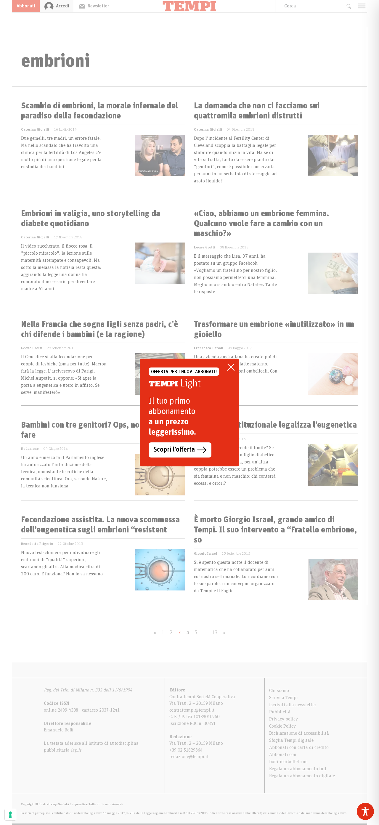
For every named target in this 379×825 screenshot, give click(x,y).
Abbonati (26, 6)
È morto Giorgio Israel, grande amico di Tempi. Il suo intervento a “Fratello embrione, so (275, 530)
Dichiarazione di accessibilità (299, 733)
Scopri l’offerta (174, 450)
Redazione (30, 448)
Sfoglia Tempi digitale (291, 740)
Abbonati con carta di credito (299, 747)
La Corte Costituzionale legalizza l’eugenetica (275, 425)
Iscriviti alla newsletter (292, 704)
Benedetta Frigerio (37, 543)
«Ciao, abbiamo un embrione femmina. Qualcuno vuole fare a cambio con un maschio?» (261, 224)
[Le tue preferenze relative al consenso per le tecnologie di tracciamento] (10, 814)
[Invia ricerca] (348, 6)
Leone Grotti (204, 247)
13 (215, 632)
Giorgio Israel (205, 553)
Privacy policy (283, 719)
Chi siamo (279, 690)
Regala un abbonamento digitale (302, 775)
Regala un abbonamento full (297, 768)
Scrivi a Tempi (283, 697)
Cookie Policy (282, 726)
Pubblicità (279, 712)
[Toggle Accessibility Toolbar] (365, 811)
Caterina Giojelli (35, 129)
